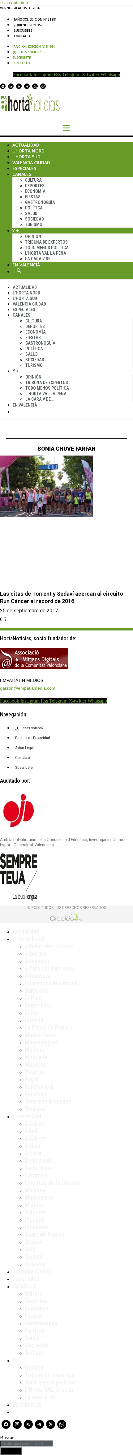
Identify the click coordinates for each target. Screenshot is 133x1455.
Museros (35, 1064)
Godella (34, 1020)
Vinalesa (35, 1109)
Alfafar (33, 1153)
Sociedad (34, 219)
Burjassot (36, 990)
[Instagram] (11, 86)
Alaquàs (34, 1123)
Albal (31, 1131)
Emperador (38, 1005)
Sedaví (33, 1242)
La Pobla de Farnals (49, 1027)
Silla (30, 1249)
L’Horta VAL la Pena (45, 253)
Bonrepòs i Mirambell (51, 983)
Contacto (23, 36)
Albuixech (37, 961)
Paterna (34, 1072)
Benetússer (39, 1168)
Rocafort (35, 1094)
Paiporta (35, 1212)
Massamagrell (42, 1042)
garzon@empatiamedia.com (27, 688)
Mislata (34, 1205)
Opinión (33, 236)
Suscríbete (23, 30)
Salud (31, 213)
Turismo (33, 224)
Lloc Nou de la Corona (52, 1182)
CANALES (24, 1286)
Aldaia (32, 1145)
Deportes (35, 185)
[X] (35, 86)
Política (34, 207)
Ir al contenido (14, 2)
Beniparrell (38, 1160)
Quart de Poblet (44, 1234)
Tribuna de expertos (46, 242)
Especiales (24, 168)
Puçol (32, 1079)
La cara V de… (39, 258)
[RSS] (19, 86)
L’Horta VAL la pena (49, 1389)
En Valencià (26, 265)
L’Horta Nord (28, 151)
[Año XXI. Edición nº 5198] (35, 19)
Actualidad (25, 145)
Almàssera (38, 975)
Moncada (36, 1057)
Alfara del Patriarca (49, 968)
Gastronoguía (40, 202)
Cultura (33, 180)
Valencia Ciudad (31, 162)
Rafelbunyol (39, 1086)
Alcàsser (36, 1138)
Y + (15, 230)
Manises (35, 1190)
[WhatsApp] (43, 86)
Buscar (18, 270)
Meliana (34, 1049)
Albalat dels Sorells (49, 946)
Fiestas (33, 196)
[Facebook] (3, 86)
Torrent (34, 1256)
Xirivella (35, 1264)
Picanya (34, 1219)
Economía (35, 191)
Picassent (37, 1227)
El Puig (33, 998)
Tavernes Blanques (48, 1101)
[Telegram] (27, 86)
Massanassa (39, 1197)
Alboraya (36, 953)
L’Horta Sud (26, 157)
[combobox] (26, 1444)
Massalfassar (41, 1035)
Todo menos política (47, 247)
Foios (31, 1012)
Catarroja (36, 1175)
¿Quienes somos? (28, 25)
